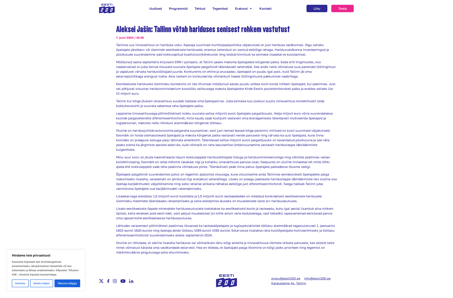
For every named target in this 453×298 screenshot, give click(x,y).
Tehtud (200, 8)
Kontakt (265, 8)
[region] (46, 270)
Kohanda (20, 283)
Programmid (178, 8)
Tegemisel (220, 8)
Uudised (155, 8)
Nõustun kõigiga (67, 283)
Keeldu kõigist (41, 283)
